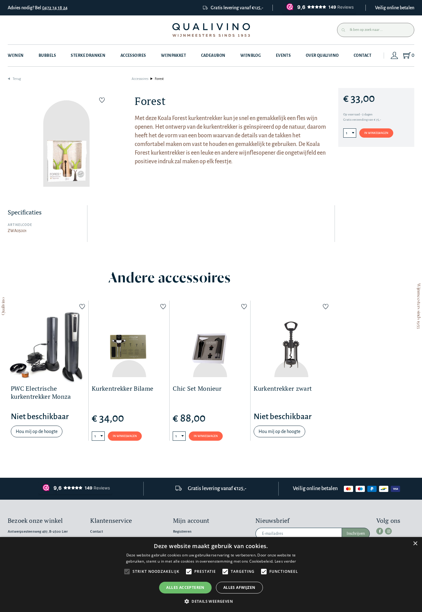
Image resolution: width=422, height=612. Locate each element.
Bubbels (47, 55)
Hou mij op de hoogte (36, 431)
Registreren (182, 532)
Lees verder (285, 561)
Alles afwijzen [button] (239, 587)
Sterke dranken (88, 55)
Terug (17, 79)
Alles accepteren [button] (185, 587)
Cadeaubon (213, 55)
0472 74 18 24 (55, 7)
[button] (211, 601)
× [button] (415, 543)
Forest (159, 79)
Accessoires (133, 55)
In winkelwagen (376, 133)
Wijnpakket (173, 55)
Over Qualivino (322, 55)
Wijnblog (250, 55)
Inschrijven (356, 533)
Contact (362, 55)
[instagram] (388, 531)
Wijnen (16, 55)
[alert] (211, 574)
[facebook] (379, 531)
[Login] (394, 55)
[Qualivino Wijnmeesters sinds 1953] (211, 30)
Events (283, 55)
